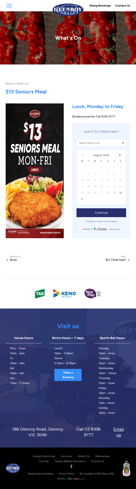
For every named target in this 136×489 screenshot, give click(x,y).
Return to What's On (17, 83)
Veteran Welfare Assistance (70, 461)
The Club (44, 461)
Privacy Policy (66, 473)
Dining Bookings (100, 5)
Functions (66, 456)
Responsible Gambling (40, 473)
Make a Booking (68, 375)
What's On (84, 456)
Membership (102, 456)
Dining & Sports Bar (44, 456)
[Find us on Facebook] (71, 466)
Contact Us (122, 5)
